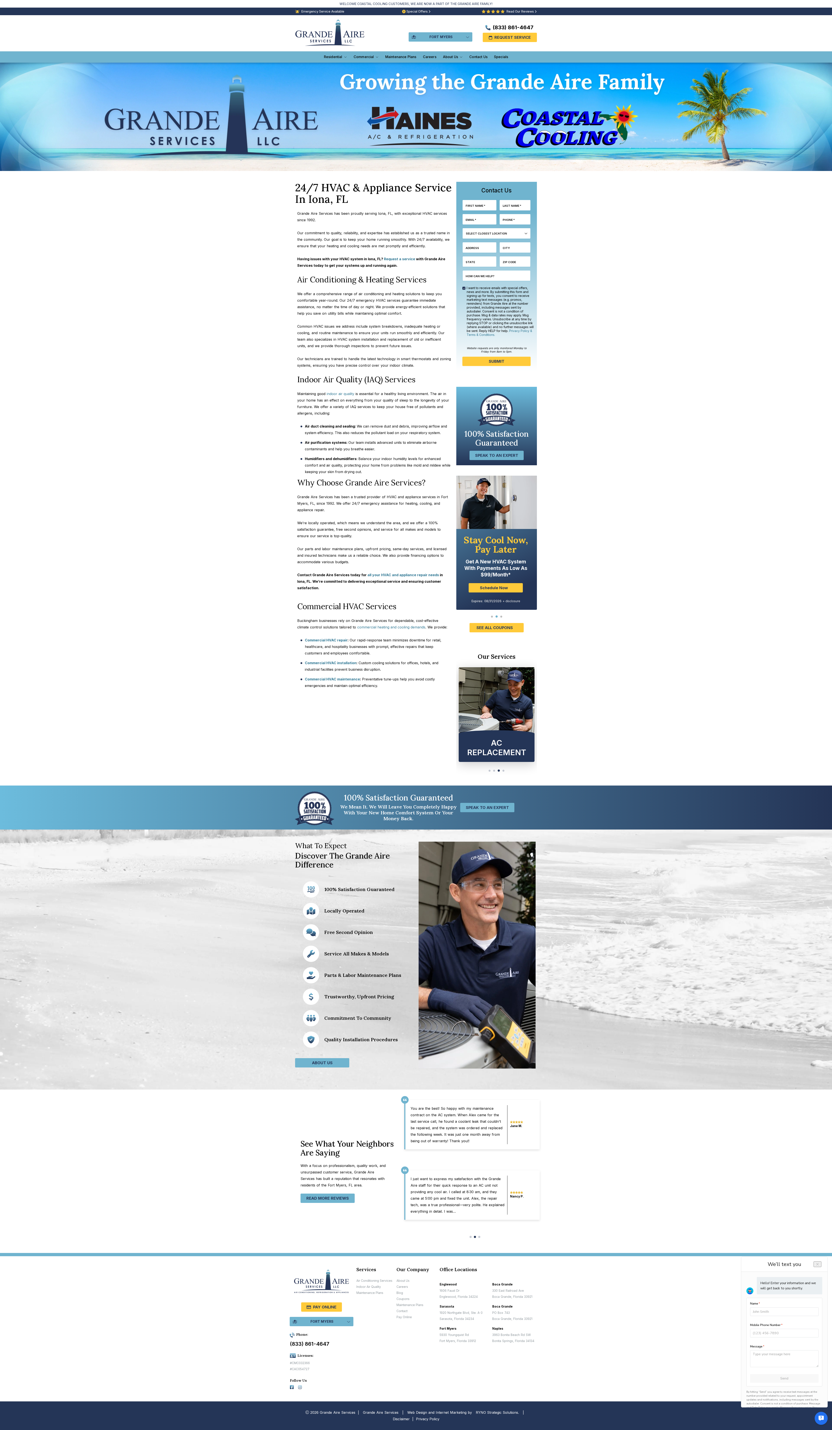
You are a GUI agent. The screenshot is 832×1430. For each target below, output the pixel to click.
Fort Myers (441, 37)
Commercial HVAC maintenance (332, 679)
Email (471, 219)
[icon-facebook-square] (292, 1387)
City (506, 248)
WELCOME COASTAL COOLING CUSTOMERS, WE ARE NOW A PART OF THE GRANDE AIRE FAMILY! (416, 4)
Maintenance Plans (369, 1293)
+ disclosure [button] (511, 585)
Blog (399, 1293)
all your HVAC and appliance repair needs (403, 575)
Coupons (403, 1299)
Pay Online (324, 1307)
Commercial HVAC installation (330, 663)
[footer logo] (321, 1284)
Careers (402, 1286)
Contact (402, 1311)
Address (472, 248)
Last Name (512, 205)
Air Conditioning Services (374, 1280)
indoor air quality (340, 394)
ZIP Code (509, 262)
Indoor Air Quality (368, 1286)
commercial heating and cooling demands (391, 627)
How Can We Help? (480, 276)
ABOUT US (322, 1063)
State (470, 262)
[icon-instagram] (300, 1387)
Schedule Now (494, 572)
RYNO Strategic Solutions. (497, 1412)
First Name (475, 205)
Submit (496, 361)
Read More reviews (327, 1198)
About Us (403, 1280)
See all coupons (494, 627)
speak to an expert (496, 455)
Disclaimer (401, 1419)
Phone (509, 219)
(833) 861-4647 (512, 27)
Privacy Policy (427, 1419)
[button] (492, 617)
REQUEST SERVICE (512, 37)
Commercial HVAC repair (326, 640)
